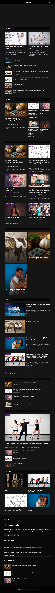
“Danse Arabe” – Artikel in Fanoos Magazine (15, 47)
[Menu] (5, 2)
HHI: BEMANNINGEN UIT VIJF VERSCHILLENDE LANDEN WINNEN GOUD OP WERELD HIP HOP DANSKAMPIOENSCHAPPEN (31, 78)
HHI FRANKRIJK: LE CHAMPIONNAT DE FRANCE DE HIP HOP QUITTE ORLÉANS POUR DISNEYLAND (31, 72)
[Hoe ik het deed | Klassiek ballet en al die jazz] (15, 309)
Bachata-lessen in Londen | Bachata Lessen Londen (15, 290)
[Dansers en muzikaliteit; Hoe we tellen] (39, 38)
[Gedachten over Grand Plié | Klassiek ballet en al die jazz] (16, 480)
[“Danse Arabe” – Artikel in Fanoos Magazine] (15, 38)
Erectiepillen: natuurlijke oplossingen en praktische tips (14, 119)
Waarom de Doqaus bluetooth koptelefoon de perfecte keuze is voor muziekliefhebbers (32, 114)
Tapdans (7, 321)
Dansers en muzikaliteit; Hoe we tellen (38, 47)
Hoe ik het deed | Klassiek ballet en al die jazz (38, 305)
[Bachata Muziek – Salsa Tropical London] (8, 60)
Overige (31, 146)
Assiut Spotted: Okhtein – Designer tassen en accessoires (25, 65)
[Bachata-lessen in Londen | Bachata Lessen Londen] (16, 279)
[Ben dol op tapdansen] (8, 85)
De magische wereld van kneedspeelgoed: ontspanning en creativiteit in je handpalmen (33, 132)
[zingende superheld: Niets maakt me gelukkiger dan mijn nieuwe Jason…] (8, 92)
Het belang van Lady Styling (37, 217)
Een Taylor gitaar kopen (44, 130)
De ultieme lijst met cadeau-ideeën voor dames (45, 112)
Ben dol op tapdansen (17, 84)
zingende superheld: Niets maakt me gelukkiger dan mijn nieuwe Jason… (29, 90)
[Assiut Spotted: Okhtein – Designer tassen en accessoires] (8, 67)
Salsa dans (31, 203)
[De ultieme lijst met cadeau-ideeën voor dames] (45, 106)
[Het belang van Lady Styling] (39, 209)
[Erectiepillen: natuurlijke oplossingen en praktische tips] (16, 109)
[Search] (49, 2)
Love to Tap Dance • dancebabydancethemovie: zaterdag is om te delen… (27, 443)
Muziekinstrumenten (10, 203)
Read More (28, 315)
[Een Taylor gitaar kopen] (45, 124)
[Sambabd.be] (27, 2)
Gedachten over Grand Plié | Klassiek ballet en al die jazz (15, 490)
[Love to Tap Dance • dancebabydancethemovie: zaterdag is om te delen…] (27, 427)
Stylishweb (8, 50)
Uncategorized (9, 146)
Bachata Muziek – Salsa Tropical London (22, 58)
